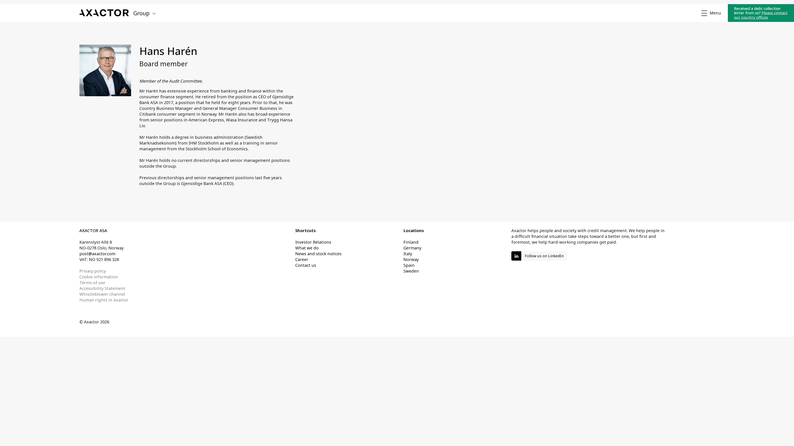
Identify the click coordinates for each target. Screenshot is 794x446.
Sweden (411, 271)
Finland (411, 242)
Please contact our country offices (761, 15)
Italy (407, 253)
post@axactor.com (97, 253)
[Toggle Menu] (710, 13)
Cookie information (98, 277)
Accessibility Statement (102, 288)
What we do (307, 248)
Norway (411, 259)
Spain (409, 265)
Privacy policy (92, 271)
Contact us (305, 265)
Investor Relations (313, 242)
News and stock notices (318, 253)
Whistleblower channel (102, 294)
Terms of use (92, 282)
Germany (412, 248)
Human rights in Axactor (103, 300)
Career (301, 259)
